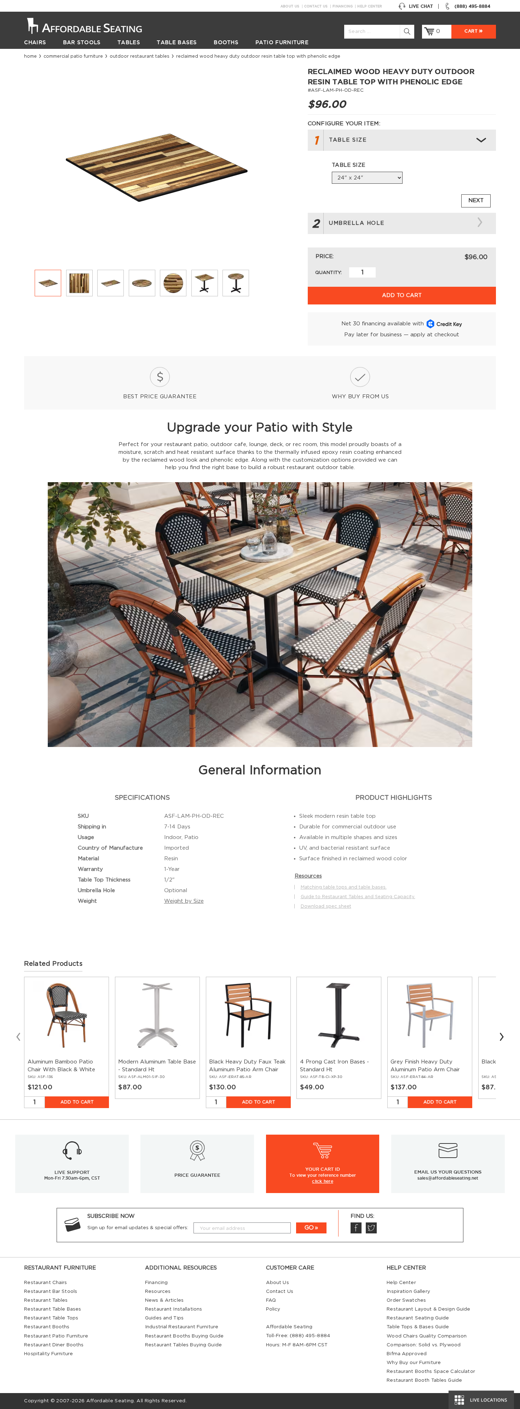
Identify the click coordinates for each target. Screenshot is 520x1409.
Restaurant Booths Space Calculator (431, 1371)
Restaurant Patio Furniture (56, 1336)
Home (30, 56)
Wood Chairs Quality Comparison (427, 1336)
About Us (290, 6)
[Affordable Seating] (92, 25)
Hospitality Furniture (48, 1353)
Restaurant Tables (46, 1300)
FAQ (271, 1300)
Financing (343, 6)
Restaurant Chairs (45, 1282)
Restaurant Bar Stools (50, 1291)
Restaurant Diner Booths (53, 1344)
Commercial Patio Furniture (73, 56)
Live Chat (421, 6)
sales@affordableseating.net (447, 1178)
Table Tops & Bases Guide (418, 1326)
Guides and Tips (164, 1318)
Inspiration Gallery (408, 1291)
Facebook (356, 1227)
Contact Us (316, 6)
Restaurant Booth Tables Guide (424, 1380)
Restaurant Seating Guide (418, 1318)
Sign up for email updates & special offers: (137, 1227)
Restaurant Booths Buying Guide (184, 1336)
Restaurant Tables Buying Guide (183, 1344)
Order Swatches (406, 1300)
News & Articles (164, 1300)
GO (309, 1228)
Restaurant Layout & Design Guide (428, 1309)
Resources (158, 1291)
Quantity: (328, 272)
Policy (273, 1309)
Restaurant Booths (46, 1326)
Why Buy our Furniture (414, 1362)
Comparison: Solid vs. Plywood (424, 1344)
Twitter (371, 1227)
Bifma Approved (407, 1353)
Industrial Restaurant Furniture (181, 1326)
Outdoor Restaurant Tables (139, 56)
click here (322, 1181)
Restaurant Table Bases (52, 1309)
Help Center (369, 6)
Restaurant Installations (173, 1309)
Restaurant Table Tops (51, 1318)
